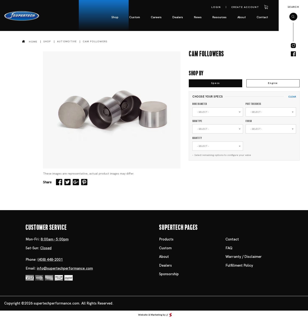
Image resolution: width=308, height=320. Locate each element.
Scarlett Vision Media (171, 315)
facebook (293, 54)
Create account (245, 7)
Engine (273, 83)
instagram (293, 45)
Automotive (67, 41)
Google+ (76, 182)
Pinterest (84, 182)
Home (33, 41)
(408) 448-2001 (50, 259)
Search (293, 7)
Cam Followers (95, 41)
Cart (265, 7)
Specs (215, 83)
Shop (47, 41)
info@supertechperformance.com (65, 268)
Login (216, 7)
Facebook (59, 182)
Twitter (67, 182)
